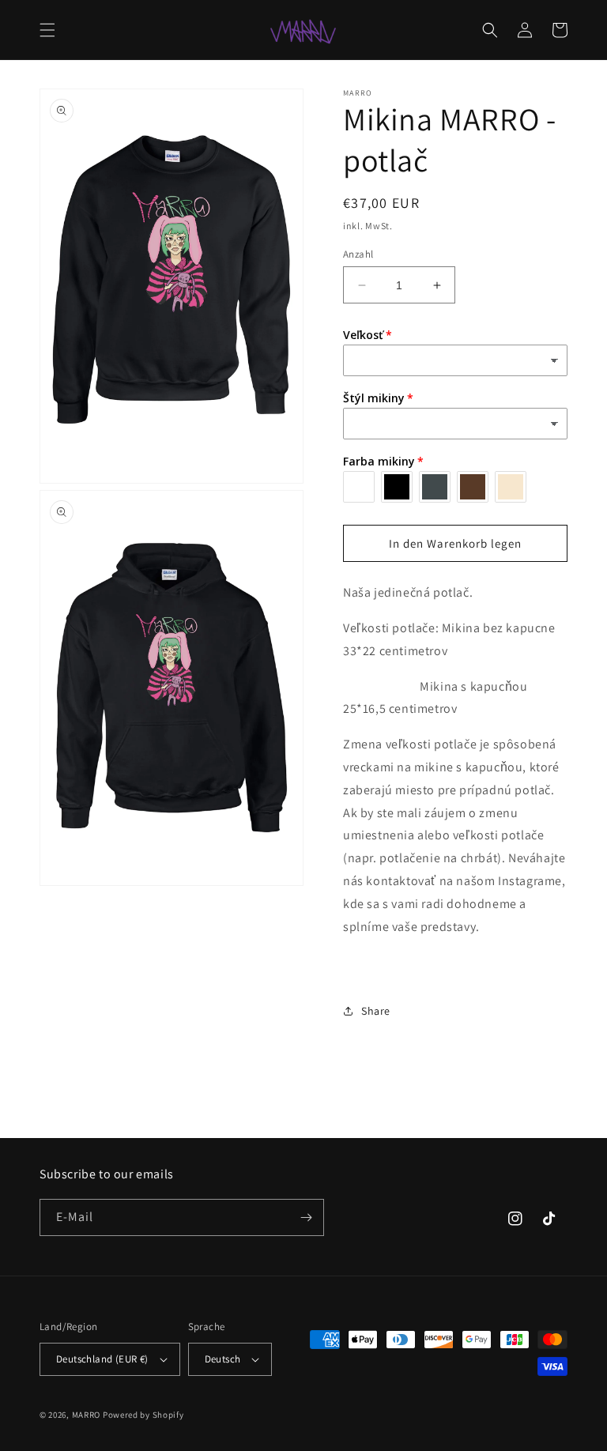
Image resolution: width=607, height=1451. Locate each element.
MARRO (86, 1414)
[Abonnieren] (305, 1217)
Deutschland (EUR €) (102, 1359)
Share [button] (375, 1011)
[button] (47, 30)
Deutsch (223, 1359)
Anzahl (358, 254)
